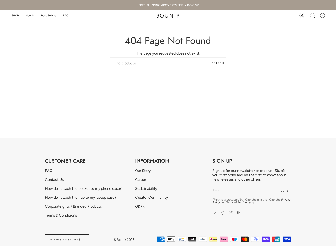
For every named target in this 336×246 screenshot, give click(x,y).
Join (284, 190)
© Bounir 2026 (124, 240)
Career (140, 179)
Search (218, 63)
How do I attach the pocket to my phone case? (83, 188)
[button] (15, 15)
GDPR (140, 206)
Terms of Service (236, 202)
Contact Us (54, 179)
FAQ (48, 170)
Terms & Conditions (61, 215)
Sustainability (146, 188)
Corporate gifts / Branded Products (73, 206)
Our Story (143, 170)
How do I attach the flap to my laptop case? (80, 197)
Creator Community (151, 197)
